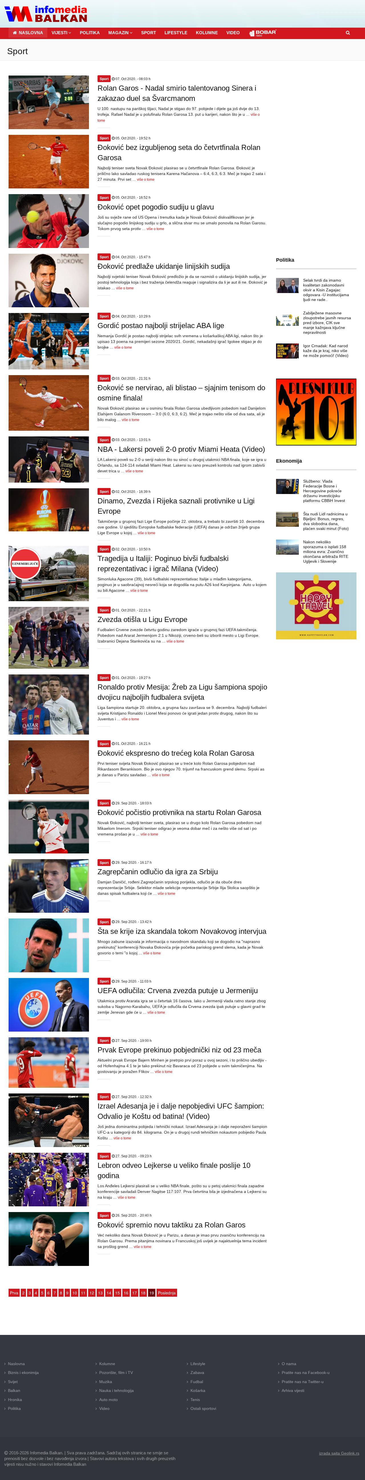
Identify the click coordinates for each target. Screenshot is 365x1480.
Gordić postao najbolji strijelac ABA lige (161, 325)
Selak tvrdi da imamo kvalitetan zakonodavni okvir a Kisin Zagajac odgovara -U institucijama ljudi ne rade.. (326, 290)
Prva (14, 1293)
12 (92, 1293)
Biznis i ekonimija (23, 1372)
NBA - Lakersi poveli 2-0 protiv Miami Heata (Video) (181, 449)
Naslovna (16, 1363)
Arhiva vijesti (293, 1390)
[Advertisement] (316, 154)
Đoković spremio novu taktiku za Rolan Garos (172, 1225)
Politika (14, 1408)
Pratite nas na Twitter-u (303, 1381)
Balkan (14, 1390)
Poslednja (167, 1293)
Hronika (15, 1399)
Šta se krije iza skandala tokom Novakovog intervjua (182, 931)
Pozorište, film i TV (116, 1372)
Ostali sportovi (203, 1408)
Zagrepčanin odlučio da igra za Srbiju (158, 871)
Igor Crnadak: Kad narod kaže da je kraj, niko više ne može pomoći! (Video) (325, 350)
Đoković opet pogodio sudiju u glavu (156, 207)
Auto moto (108, 1399)
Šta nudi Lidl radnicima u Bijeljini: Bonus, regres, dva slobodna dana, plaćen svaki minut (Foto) (326, 521)
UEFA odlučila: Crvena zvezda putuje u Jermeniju (178, 990)
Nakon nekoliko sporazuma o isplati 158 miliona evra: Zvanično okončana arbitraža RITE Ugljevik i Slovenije (325, 552)
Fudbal (196, 1381)
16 (126, 1293)
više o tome (146, 180)
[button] (61, 33)
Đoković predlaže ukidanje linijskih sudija (164, 266)
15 (117, 1293)
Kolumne (107, 1363)
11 (83, 1293)
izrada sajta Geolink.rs (339, 1453)
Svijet (13, 1381)
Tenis (195, 1399)
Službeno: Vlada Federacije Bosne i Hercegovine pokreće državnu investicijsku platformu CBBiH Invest (324, 491)
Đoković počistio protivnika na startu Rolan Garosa (179, 812)
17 (134, 1293)
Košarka (197, 1390)
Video (104, 1408)
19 (151, 1293)
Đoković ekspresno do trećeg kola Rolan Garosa (176, 753)
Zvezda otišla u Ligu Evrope (142, 619)
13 (100, 1293)
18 (143, 1293)
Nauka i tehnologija (116, 1390)
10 (74, 1293)
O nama (289, 1363)
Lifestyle (197, 1363)
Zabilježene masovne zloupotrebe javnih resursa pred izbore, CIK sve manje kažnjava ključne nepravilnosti (327, 323)
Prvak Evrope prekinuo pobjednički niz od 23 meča (179, 1050)
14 (109, 1293)
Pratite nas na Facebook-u (306, 1372)
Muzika (105, 1381)
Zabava (197, 1372)
